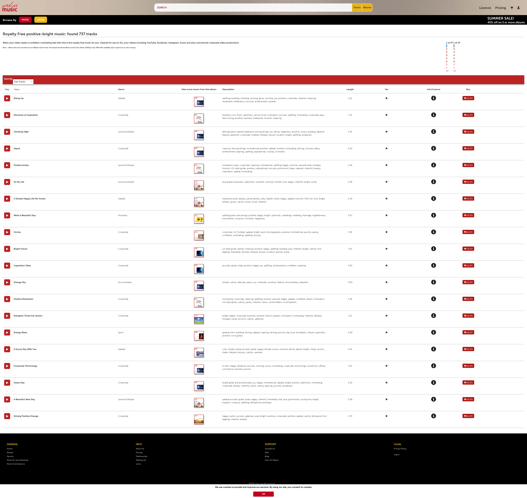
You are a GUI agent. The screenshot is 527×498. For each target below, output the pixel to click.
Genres (10, 456)
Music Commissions (16, 464)
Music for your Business (17, 460)
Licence (485, 8)
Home (9, 449)
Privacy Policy (400, 449)
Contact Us (270, 449)
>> (447, 71)
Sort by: (8, 78)
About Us (140, 449)
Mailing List (141, 460)
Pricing (500, 8)
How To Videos (271, 460)
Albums (367, 7)
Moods (10, 452)
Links (138, 464)
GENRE (40, 19)
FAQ (267, 452)
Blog (267, 456)
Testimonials (141, 456)
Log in (397, 454)
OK (263, 494)
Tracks (357, 7)
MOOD (25, 19)
